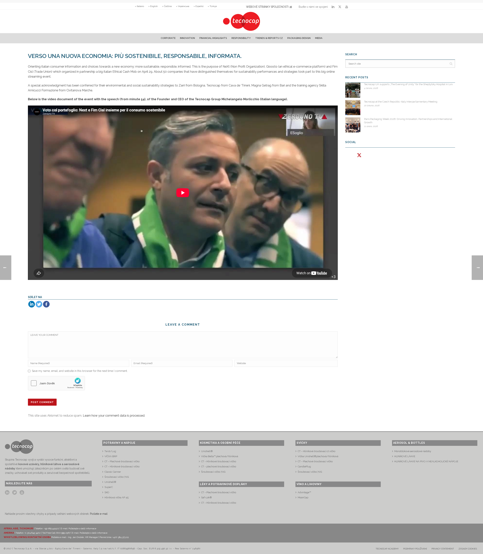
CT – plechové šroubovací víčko (218, 466)
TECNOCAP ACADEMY (387, 548)
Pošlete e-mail (99, 513)
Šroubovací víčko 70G (117, 476)
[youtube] (22, 492)
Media (318, 38)
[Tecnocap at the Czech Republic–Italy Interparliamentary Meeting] (352, 107)
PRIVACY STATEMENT (442, 548)
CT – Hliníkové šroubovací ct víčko (316, 451)
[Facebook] (46, 304)
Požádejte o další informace (82, 528)
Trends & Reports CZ (269, 38)
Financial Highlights (213, 38)
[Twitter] (39, 304)
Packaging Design (299, 38)
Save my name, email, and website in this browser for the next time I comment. (80, 370)
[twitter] (14, 492)
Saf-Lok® (206, 497)
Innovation (187, 38)
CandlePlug (304, 466)
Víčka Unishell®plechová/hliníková (318, 456)
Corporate (168, 38)
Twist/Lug (110, 451)
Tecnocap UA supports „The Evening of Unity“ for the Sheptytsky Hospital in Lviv (408, 84)
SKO (107, 492)
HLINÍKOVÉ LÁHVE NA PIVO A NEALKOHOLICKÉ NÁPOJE (426, 461)
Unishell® (110, 482)
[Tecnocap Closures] (241, 21)
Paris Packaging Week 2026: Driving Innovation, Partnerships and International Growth (408, 121)
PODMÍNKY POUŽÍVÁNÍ (415, 548)
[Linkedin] (31, 304)
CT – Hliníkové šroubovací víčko (122, 466)
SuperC (109, 487)
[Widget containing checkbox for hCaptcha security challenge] (56, 383)
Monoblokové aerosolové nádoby (412, 451)
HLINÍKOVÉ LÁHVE (404, 456)
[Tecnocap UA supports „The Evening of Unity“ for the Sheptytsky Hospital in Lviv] (352, 90)
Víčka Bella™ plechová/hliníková (219, 456)
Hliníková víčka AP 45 (116, 497)
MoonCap (303, 497)
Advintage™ (304, 492)
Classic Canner (113, 471)
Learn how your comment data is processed (114, 415)
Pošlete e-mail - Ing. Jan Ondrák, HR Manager (74, 537)
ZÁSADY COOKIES (467, 548)
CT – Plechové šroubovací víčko (122, 461)
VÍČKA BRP (111, 456)
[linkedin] (7, 492)
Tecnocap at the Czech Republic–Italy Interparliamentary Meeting (400, 101)
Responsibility (241, 38)
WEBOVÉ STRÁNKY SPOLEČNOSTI (267, 6)
